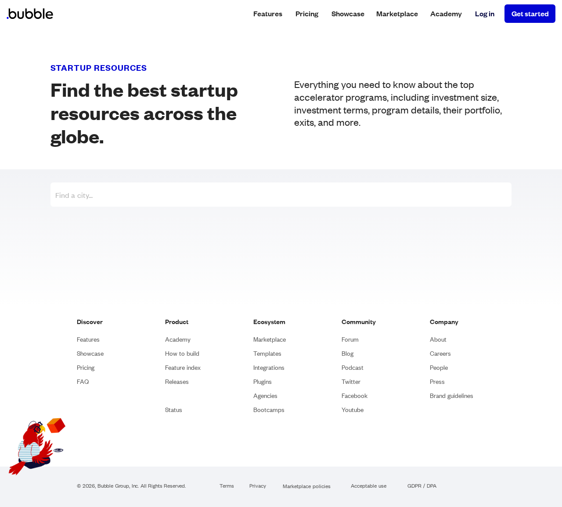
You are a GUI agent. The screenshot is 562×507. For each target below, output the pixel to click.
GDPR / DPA (421, 486)
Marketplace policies (307, 486)
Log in (484, 13)
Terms (227, 486)
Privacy (257, 486)
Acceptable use (368, 486)
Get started (530, 13)
